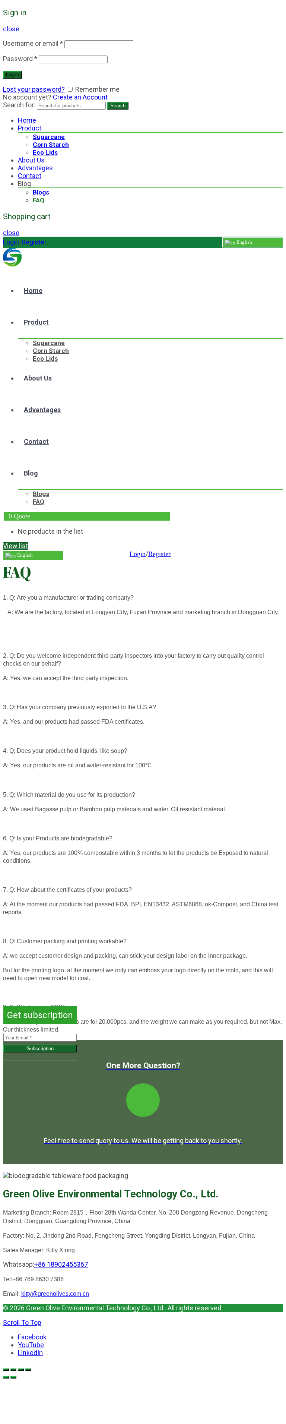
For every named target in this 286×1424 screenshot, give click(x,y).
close (11, 29)
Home (27, 120)
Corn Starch (51, 144)
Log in (12, 75)
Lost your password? (34, 89)
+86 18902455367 (61, 1264)
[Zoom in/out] (28, 1369)
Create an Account (80, 97)
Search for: (19, 105)
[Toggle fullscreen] (21, 1369)
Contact (29, 176)
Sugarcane (49, 136)
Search (117, 105)
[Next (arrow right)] (13, 1377)
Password (20, 59)
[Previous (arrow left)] (6, 1377)
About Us (31, 160)
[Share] (13, 1369)
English (243, 242)
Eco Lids (45, 152)
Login (11, 242)
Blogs (41, 192)
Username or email (33, 43)
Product (29, 128)
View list (15, 546)
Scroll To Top (22, 1322)
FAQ (38, 200)
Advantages (35, 168)
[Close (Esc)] (6, 1369)
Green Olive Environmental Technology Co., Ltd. (95, 1308)
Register (34, 242)
